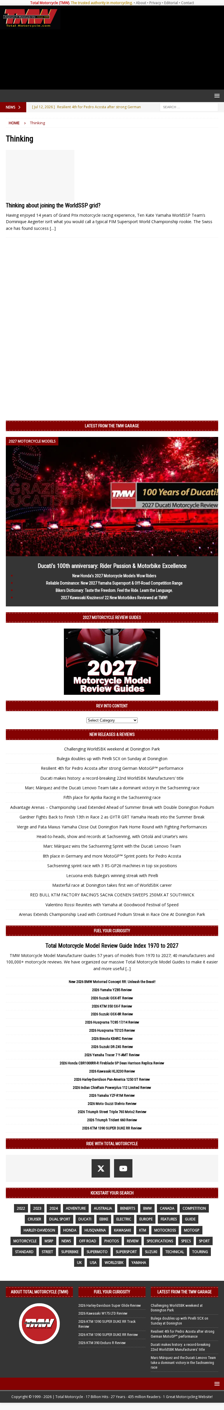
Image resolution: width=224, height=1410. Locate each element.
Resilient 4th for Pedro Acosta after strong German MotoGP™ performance (112, 768)
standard (24, 1251)
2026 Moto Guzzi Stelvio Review (112, 1103)
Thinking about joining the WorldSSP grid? (53, 205)
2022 (21, 1208)
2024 (54, 1208)
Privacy (155, 2)
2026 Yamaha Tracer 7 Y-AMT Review (112, 1055)
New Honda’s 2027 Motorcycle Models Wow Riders (114, 575)
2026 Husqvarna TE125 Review (112, 1030)
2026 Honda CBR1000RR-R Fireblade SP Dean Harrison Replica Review (112, 1063)
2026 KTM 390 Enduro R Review (102, 1343)
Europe (146, 1219)
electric (123, 1219)
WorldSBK (114, 1262)
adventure (76, 1208)
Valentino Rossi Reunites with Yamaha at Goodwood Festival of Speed (112, 904)
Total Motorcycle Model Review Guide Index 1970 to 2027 (112, 945)
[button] (216, 95)
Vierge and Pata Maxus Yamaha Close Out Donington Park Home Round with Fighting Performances (112, 827)
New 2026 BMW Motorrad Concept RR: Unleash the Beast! (112, 981)
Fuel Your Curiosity (112, 930)
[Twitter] (101, 1168)
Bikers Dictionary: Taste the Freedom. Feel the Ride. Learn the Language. (114, 590)
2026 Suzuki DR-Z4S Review (112, 1047)
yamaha (139, 1262)
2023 (37, 1208)
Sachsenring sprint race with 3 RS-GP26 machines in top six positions (112, 865)
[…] (53, 228)
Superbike (69, 1251)
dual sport (59, 1219)
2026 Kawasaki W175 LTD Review (102, 1313)
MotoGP (192, 1230)
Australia (103, 1208)
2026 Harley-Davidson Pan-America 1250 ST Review (112, 1079)
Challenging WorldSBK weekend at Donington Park (112, 749)
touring (200, 1251)
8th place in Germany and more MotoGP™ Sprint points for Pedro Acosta (112, 856)
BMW (147, 1208)
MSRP (49, 1240)
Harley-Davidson (39, 1230)
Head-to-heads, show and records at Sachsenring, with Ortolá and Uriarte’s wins (112, 836)
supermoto (97, 1251)
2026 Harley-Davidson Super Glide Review (109, 1305)
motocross (165, 1230)
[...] (128, 968)
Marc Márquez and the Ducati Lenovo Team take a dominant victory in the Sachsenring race (112, 787)
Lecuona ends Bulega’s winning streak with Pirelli (112, 875)
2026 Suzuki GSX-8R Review (112, 1014)
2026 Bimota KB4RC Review (112, 1038)
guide (190, 1219)
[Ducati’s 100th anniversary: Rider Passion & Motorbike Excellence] (112, 552)
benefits (127, 1208)
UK (79, 1262)
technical (174, 1251)
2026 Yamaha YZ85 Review (112, 990)
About (141, 2)
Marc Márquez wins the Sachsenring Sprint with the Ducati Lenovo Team (112, 846)
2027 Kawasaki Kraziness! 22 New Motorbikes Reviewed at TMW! (114, 597)
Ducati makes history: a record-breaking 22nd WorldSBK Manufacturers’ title (112, 778)
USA (93, 1262)
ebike (103, 1219)
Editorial (171, 2)
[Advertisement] (141, 47)
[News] (40, 176)
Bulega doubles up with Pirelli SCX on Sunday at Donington (112, 758)
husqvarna (95, 1230)
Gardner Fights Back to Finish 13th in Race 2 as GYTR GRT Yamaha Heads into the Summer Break (112, 817)
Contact (187, 2)
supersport (126, 1251)
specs (186, 1240)
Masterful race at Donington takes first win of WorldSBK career (112, 885)
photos (111, 1240)
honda (69, 1230)
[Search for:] (189, 106)
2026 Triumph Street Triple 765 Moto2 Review (112, 1112)
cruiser (34, 1219)
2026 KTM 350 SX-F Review (112, 1006)
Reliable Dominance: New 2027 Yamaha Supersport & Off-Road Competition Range (114, 583)
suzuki (151, 1251)
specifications (160, 1240)
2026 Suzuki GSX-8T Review (112, 998)
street (47, 1251)
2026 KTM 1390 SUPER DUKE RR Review (112, 1128)
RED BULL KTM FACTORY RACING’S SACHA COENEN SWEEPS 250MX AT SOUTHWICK (112, 895)
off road (87, 1240)
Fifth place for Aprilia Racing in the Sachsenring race (112, 797)
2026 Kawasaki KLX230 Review (112, 1071)
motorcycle (24, 1240)
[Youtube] (123, 1168)
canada (167, 1208)
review (133, 1240)
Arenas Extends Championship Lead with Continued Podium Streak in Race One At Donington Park (112, 914)
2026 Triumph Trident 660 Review (112, 1120)
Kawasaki (122, 1230)
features (169, 1219)
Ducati (84, 1219)
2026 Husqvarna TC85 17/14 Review (112, 1022)
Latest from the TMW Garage (112, 426)
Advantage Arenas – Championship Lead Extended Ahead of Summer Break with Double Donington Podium (112, 807)
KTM (142, 1230)
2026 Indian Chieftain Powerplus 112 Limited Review (112, 1087)
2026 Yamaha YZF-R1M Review (112, 1095)
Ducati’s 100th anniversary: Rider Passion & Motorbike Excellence (112, 565)
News (66, 1240)
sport (204, 1240)
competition (194, 1208)
